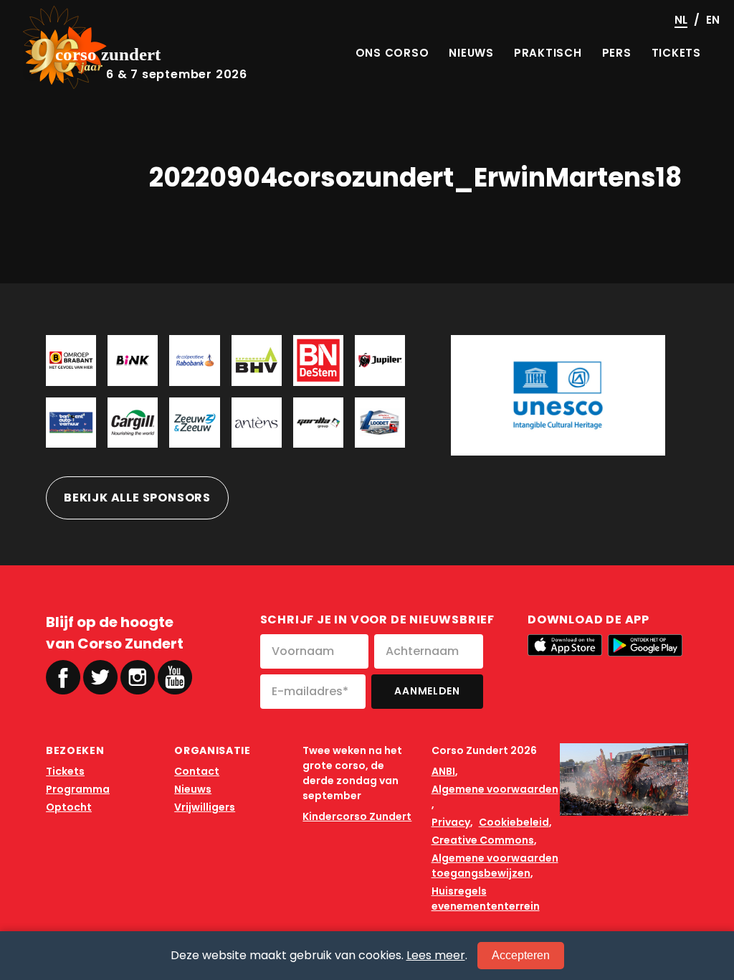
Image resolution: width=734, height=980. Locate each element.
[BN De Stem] (318, 360)
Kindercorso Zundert (356, 816)
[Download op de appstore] (565, 645)
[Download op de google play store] (645, 645)
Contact (196, 771)
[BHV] (257, 360)
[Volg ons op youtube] (175, 676)
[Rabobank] (194, 360)
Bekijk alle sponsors (137, 497)
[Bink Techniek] (133, 360)
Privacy (451, 822)
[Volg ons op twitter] (100, 677)
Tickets (65, 771)
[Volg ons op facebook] (63, 677)
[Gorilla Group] (318, 422)
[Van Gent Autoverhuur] (71, 422)
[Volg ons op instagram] (137, 677)
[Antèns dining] (257, 422)
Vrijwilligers (204, 807)
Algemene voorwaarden (495, 789)
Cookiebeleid (514, 822)
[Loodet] (380, 422)
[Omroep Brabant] (71, 360)
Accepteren (521, 955)
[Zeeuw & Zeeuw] (194, 422)
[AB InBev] (380, 360)
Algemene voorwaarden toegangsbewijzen (495, 865)
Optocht (69, 807)
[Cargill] (133, 422)
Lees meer (435, 955)
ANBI (443, 771)
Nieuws (192, 789)
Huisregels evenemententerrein (486, 898)
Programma (78, 789)
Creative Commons (483, 840)
